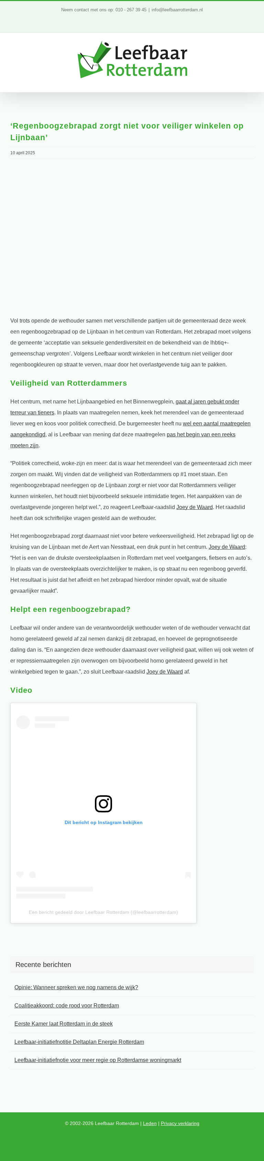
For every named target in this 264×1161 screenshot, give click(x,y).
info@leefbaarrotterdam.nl (177, 9)
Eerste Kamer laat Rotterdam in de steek (63, 1024)
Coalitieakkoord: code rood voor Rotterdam (66, 1005)
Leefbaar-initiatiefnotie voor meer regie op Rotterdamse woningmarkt (97, 1060)
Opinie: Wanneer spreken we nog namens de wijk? (76, 987)
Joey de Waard (194, 507)
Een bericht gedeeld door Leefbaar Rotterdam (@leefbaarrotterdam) (103, 912)
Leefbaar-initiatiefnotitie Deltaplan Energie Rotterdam (79, 1042)
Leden (150, 1123)
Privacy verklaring (180, 1123)
